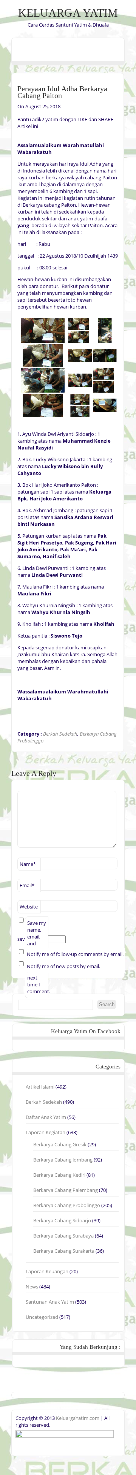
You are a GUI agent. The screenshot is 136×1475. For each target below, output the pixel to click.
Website (29, 906)
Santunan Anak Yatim (50, 1301)
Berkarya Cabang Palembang (65, 1190)
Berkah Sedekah (60, 733)
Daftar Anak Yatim (46, 1117)
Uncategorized (42, 1317)
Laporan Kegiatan (45, 1132)
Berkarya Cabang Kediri (59, 1174)
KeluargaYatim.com (77, 1418)
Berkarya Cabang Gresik (60, 1144)
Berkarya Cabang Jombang (63, 1159)
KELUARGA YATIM (68, 12)
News (32, 1286)
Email (27, 885)
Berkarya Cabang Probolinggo (66, 1205)
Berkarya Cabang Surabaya (63, 1235)
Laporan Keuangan (47, 1271)
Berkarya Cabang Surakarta (63, 1250)
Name (28, 864)
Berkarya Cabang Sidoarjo (62, 1220)
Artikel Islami (40, 1086)
